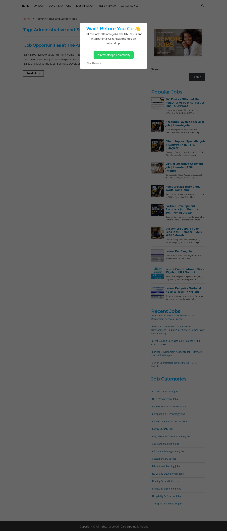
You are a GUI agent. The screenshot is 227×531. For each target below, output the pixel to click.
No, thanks (94, 63)
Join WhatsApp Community (113, 55)
